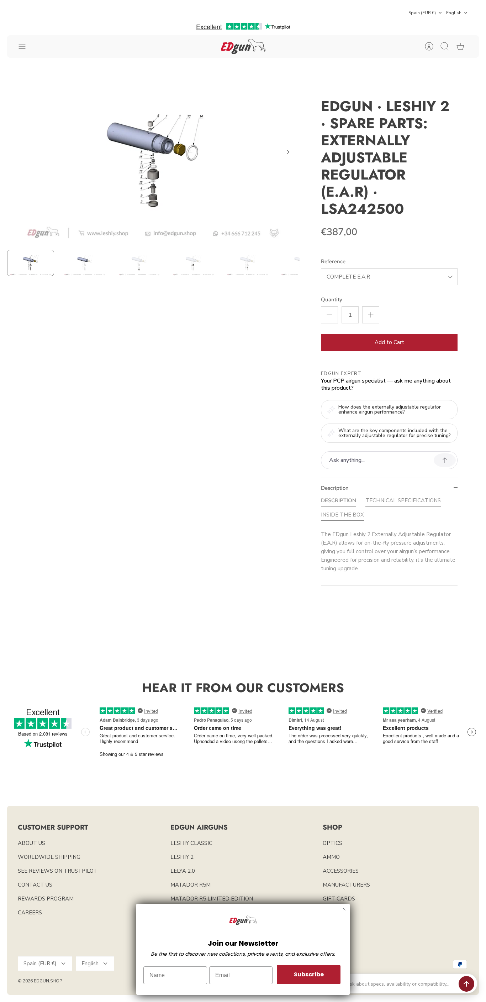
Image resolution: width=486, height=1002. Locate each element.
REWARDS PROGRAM (46, 898)
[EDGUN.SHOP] (243, 46)
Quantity (331, 299)
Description (335, 488)
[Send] (466, 984)
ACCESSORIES (341, 870)
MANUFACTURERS (346, 884)
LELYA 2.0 (182, 870)
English (453, 13)
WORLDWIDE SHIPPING (49, 857)
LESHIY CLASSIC (191, 843)
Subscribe (309, 974)
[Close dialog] (344, 909)
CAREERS (30, 912)
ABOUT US (31, 843)
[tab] (338, 502)
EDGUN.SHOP (48, 981)
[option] (153, 160)
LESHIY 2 (182, 857)
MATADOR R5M (190, 884)
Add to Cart (389, 342)
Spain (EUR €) (422, 13)
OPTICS (332, 843)
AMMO (331, 857)
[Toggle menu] (25, 46)
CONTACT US (35, 884)
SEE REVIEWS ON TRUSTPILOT (57, 870)
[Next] (288, 152)
